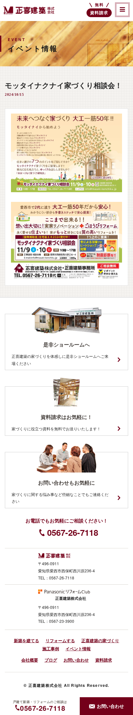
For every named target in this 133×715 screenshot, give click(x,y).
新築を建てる (26, 640)
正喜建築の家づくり (100, 640)
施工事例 (50, 648)
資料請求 (103, 660)
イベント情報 (78, 648)
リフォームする (60, 640)
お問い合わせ (76, 660)
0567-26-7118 (72, 532)
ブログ (51, 660)
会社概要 (29, 660)
